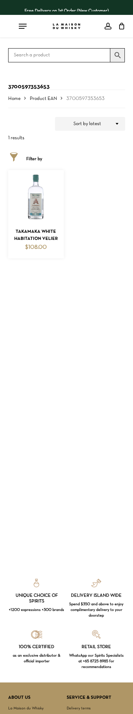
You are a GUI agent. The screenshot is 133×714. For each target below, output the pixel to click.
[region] (67, 7)
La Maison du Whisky (26, 708)
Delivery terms (79, 708)
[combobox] (90, 124)
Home (14, 98)
